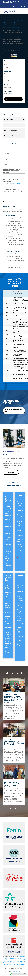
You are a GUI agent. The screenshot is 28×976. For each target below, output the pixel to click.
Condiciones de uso (14, 970)
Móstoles (10, 961)
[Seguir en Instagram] (16, 7)
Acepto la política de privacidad (11, 180)
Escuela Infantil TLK (20, 959)
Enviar (6, 200)
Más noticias (14, 809)
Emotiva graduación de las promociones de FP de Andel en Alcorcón (13, 783)
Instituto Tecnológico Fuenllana (17, 964)
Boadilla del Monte (12, 962)
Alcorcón (5, 961)
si (5, 186)
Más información (10, 653)
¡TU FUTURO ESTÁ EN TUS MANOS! (13, 411)
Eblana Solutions (16, 971)
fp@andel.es (7, 2)
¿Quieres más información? (13, 99)
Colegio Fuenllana (14, 958)
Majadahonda (21, 962)
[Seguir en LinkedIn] (13, 7)
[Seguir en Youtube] (22, 7)
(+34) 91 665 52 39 (10, 1)
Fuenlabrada (16, 961)
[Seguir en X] (19, 7)
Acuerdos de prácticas (11, 472)
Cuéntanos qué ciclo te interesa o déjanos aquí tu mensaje (12, 170)
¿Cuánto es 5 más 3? (10, 189)
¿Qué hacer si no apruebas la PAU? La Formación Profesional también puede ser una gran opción (13, 698)
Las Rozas (5, 964)
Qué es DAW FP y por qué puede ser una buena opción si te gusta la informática (14, 742)
